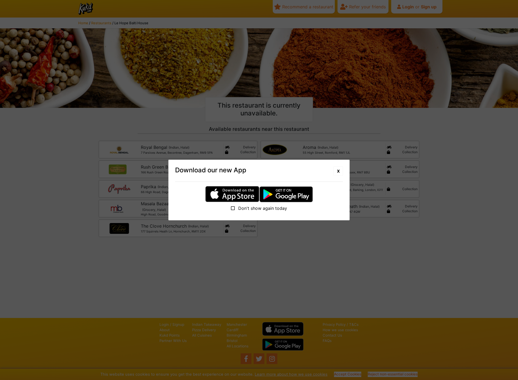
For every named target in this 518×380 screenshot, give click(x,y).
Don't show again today (262, 208)
